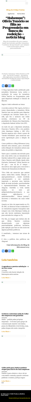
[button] (26, 3)
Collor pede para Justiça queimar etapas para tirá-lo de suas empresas (15, 368)
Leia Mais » (6, 277)
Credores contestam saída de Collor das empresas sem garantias (15, 314)
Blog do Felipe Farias (15, 10)
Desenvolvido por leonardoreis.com (19, 398)
